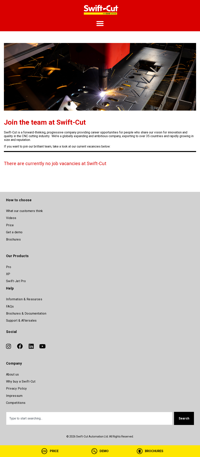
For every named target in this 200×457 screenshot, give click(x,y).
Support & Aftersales (21, 320)
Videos (11, 218)
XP (8, 274)
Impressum (14, 396)
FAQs (10, 306)
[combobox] (89, 418)
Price (10, 225)
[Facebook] (20, 346)
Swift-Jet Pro (16, 281)
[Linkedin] (31, 346)
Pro (8, 267)
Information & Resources (24, 299)
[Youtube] (42, 346)
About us (12, 374)
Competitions (16, 403)
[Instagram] (8, 346)
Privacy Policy (16, 388)
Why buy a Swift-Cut (21, 381)
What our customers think (24, 211)
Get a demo (14, 232)
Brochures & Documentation (26, 313)
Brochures (13, 239)
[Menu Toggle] (100, 23)
